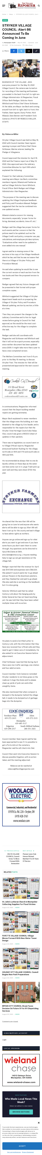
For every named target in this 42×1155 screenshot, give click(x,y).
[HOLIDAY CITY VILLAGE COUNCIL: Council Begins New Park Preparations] (21, 958)
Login (4, 1040)
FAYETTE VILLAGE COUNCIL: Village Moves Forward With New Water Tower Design (19, 938)
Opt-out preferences (14, 1152)
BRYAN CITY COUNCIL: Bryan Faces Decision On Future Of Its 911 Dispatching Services (20, 1008)
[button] (39, 1123)
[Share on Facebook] (13, 51)
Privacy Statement (28, 1152)
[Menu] (3, 5)
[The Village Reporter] (22, 5)
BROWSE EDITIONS (21, 1112)
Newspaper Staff (9, 42)
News (5, 20)
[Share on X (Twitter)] (21, 51)
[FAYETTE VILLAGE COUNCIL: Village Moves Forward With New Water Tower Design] (21, 922)
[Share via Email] (28, 51)
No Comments (16, 45)
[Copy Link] (36, 51)
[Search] (38, 5)
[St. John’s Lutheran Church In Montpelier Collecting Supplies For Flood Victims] (21, 888)
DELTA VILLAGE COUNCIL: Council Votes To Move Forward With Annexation (12, 858)
